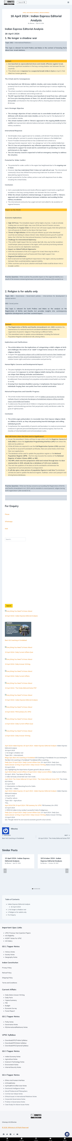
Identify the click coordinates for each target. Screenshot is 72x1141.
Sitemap (5, 1122)
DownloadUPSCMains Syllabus (15, 1043)
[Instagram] (10, 1134)
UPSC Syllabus (9, 1035)
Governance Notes (11, 1024)
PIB (6, 1003)
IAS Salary (8, 941)
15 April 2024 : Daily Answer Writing (32, 765)
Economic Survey (11, 1008)
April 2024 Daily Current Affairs (16, 772)
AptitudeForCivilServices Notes (16, 1086)
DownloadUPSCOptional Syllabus (16, 1046)
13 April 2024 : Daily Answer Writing (32, 815)
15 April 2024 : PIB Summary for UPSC (28, 805)
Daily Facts (9, 997)
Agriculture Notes (11, 1059)
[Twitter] (7, 1134)
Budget (7, 1006)
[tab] (32, 888)
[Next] (66, 870)
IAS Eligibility (9, 935)
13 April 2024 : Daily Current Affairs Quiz (26, 812)
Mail (6, 529)
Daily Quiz (8, 762)
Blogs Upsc (9, 758)
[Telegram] (13, 1134)
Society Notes (10, 954)
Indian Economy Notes (12, 1056)
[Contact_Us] (67, 1134)
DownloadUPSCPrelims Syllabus (16, 1040)
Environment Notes (11, 1065)
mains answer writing (12, 765)
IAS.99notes (12, 1122)
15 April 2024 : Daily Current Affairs (39, 772)
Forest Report (10, 1011)
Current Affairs (9, 989)
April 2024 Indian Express (31, 12)
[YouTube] (17, 1134)
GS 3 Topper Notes (11, 1051)
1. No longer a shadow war (17, 909)
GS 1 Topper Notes (11, 946)
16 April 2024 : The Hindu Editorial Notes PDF (54, 837)
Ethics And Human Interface (14, 1080)
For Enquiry (12, 915)
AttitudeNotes (10, 1083)
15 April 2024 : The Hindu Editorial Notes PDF (43, 779)
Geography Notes (11, 957)
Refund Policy (7, 973)
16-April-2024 (16, 907)
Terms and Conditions (9, 983)
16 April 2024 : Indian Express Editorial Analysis (39, 746)
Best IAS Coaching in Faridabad (16, 640)
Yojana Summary (11, 1000)
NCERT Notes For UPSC (13, 938)
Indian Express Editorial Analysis (19, 904)
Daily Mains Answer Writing (14, 995)
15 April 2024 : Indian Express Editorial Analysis (39, 791)
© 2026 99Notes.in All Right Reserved (15, 1127)
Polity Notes (9, 1022)
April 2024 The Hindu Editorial (15, 779)
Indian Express (44, 12)
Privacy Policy (7, 968)
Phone (7, 514)
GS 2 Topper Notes (11, 1016)
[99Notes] (9, 2)
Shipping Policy (7, 978)
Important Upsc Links (12, 927)
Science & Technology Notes (14, 1062)
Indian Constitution (10, 962)
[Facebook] (3, 1134)
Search (8, 606)
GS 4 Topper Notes (11, 1075)
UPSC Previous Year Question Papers (18, 933)
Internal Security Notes (13, 1067)
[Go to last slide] (5, 870)
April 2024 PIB (10, 805)
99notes (32, 23)
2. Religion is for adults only (17, 912)
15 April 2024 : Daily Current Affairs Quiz (26, 762)
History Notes (10, 952)
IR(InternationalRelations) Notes (16, 1027)
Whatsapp (8, 521)
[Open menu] (68, 2)
